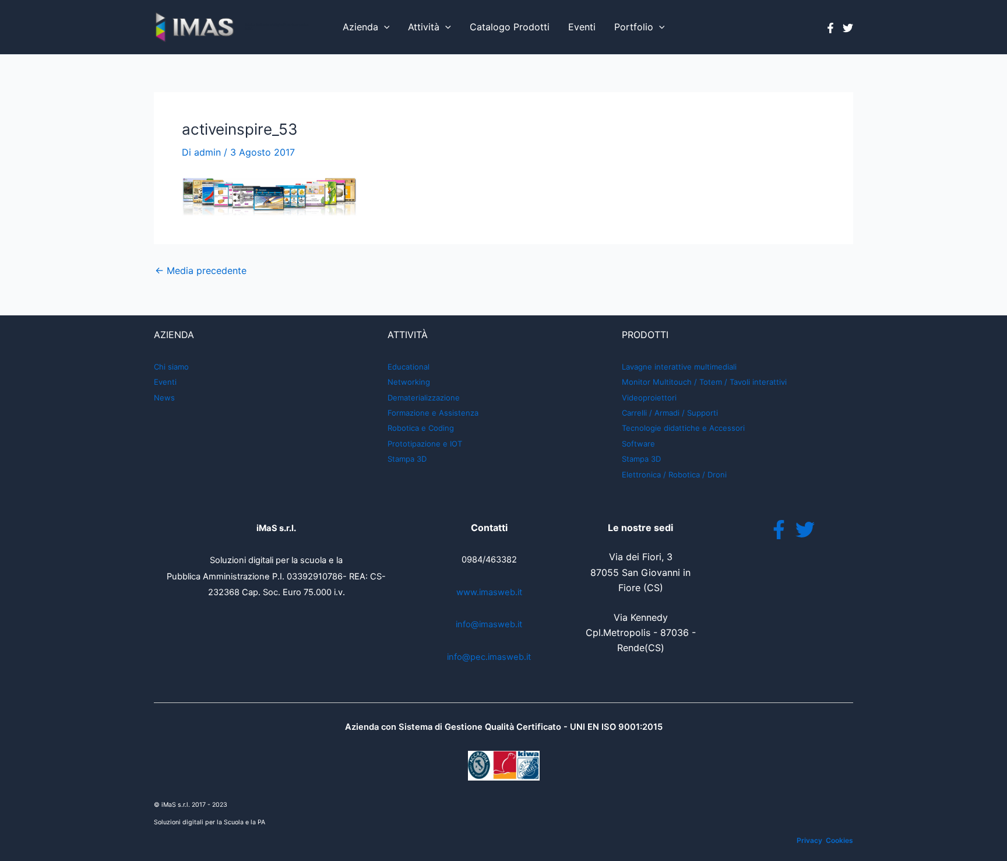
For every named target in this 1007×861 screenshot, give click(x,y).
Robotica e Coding (421, 428)
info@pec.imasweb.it (489, 657)
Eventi (582, 27)
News (164, 397)
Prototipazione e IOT (425, 443)
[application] (384, 27)
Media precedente (201, 270)
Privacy (809, 840)
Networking (409, 381)
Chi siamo (171, 366)
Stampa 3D (407, 458)
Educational (408, 366)
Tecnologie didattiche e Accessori (683, 428)
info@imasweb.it (489, 624)
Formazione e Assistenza (433, 412)
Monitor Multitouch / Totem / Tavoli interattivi (704, 381)
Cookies (839, 840)
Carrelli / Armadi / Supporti (670, 412)
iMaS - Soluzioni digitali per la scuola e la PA (277, 27)
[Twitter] (848, 28)
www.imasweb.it (489, 592)
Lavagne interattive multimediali (679, 366)
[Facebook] (830, 28)
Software (638, 443)
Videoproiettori (649, 397)
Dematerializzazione (424, 397)
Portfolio (633, 27)
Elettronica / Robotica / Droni (674, 474)
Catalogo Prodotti (510, 27)
